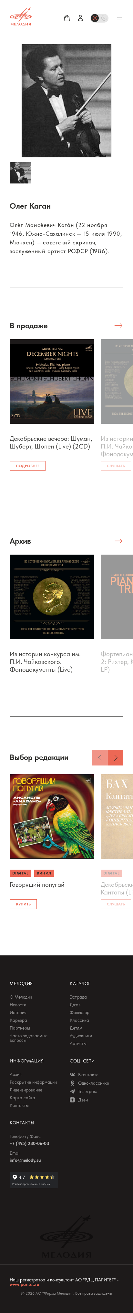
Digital (20, 873)
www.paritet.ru (24, 1284)
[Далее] (115, 757)
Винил (44, 873)
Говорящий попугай (37, 884)
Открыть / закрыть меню (119, 18)
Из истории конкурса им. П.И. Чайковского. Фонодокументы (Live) (45, 661)
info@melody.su (25, 1160)
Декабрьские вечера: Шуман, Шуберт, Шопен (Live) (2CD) (51, 442)
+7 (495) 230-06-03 (29, 1143)
